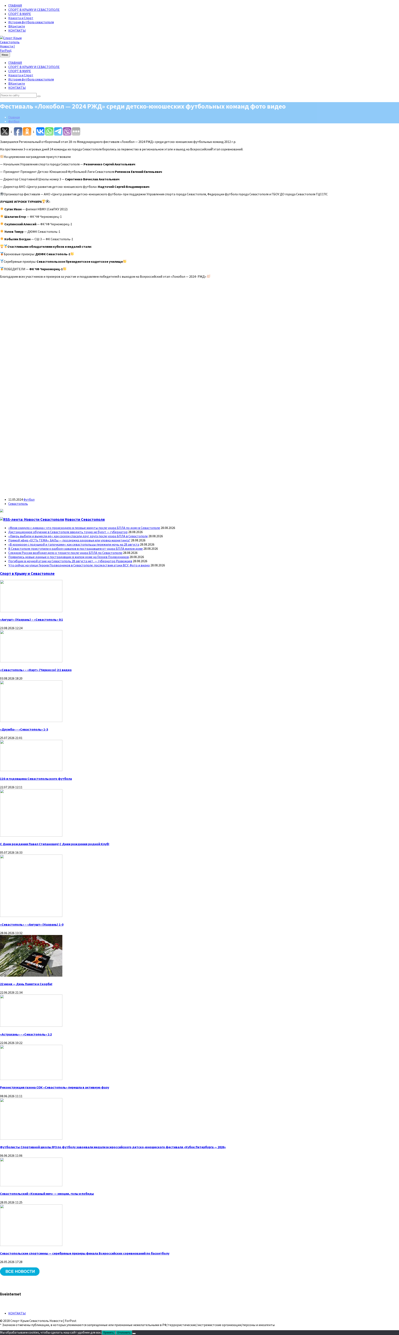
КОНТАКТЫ (17, 30)
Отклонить (124, 1332)
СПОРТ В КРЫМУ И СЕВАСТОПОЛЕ (34, 9)
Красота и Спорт (20, 18)
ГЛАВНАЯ (15, 5)
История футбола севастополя (31, 22)
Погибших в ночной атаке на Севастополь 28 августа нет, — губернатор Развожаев (70, 561)
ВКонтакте (16, 26)
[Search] (39, 96)
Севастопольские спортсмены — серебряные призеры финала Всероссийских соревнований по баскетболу (84, 1253)
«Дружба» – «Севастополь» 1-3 (24, 729)
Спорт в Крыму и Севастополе (27, 573)
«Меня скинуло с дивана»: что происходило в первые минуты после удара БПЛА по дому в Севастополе (84, 528)
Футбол (13, 121)
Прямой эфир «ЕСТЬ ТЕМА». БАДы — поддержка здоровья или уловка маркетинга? (69, 540)
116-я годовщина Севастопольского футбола (36, 778)
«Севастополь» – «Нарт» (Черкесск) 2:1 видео (36, 670)
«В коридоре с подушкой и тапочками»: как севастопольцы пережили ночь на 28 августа (73, 544)
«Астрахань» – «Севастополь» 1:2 (26, 1034)
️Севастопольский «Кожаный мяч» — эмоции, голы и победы (47, 1193)
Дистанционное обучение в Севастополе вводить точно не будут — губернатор (68, 532)
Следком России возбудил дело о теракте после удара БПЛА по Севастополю (65, 553)
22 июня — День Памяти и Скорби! (26, 984)
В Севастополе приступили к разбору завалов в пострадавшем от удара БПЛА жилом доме (75, 548)
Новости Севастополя (85, 519)
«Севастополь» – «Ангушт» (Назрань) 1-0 (31, 924)
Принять (108, 1332)
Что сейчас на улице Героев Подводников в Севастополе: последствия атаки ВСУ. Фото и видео (79, 565)
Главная (14, 117)
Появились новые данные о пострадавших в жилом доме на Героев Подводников (68, 557)
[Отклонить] (134, 1333)
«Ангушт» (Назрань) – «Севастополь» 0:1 (31, 619)
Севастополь (18, 504)
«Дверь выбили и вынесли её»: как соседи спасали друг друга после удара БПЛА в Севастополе (78, 536)
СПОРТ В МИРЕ (19, 14)
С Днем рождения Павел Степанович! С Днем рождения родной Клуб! (54, 844)
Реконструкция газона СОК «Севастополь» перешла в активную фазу (54, 1087)
